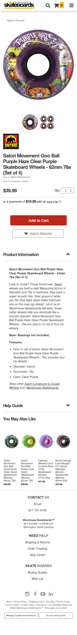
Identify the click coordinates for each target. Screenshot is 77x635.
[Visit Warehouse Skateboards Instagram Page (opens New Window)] (27, 594)
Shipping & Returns (37, 542)
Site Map (50, 601)
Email (37, 504)
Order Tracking (37, 548)
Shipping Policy (36, 601)
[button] (38, 201)
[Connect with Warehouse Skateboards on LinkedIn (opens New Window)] (51, 594)
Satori (58, 284)
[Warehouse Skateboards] (21, 5)
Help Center (37, 555)
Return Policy (20, 601)
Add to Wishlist (41, 233)
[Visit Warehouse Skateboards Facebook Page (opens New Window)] (35, 594)
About (9, 601)
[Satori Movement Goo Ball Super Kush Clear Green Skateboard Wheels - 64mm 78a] (11, 455)
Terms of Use (63, 601)
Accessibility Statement (60, 604)
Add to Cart (39, 220)
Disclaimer (42, 604)
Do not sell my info (56, 615)
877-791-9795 (37, 510)
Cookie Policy (28, 604)
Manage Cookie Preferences (21, 615)
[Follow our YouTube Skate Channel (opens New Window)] (43, 594)
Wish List (37, 579)
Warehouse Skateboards (42, 388)
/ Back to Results (15, 20)
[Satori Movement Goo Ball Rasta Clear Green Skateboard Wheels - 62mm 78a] (29, 455)
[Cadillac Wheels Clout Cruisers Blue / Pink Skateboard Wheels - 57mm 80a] (46, 455)
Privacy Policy (12, 604)
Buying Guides (37, 572)
